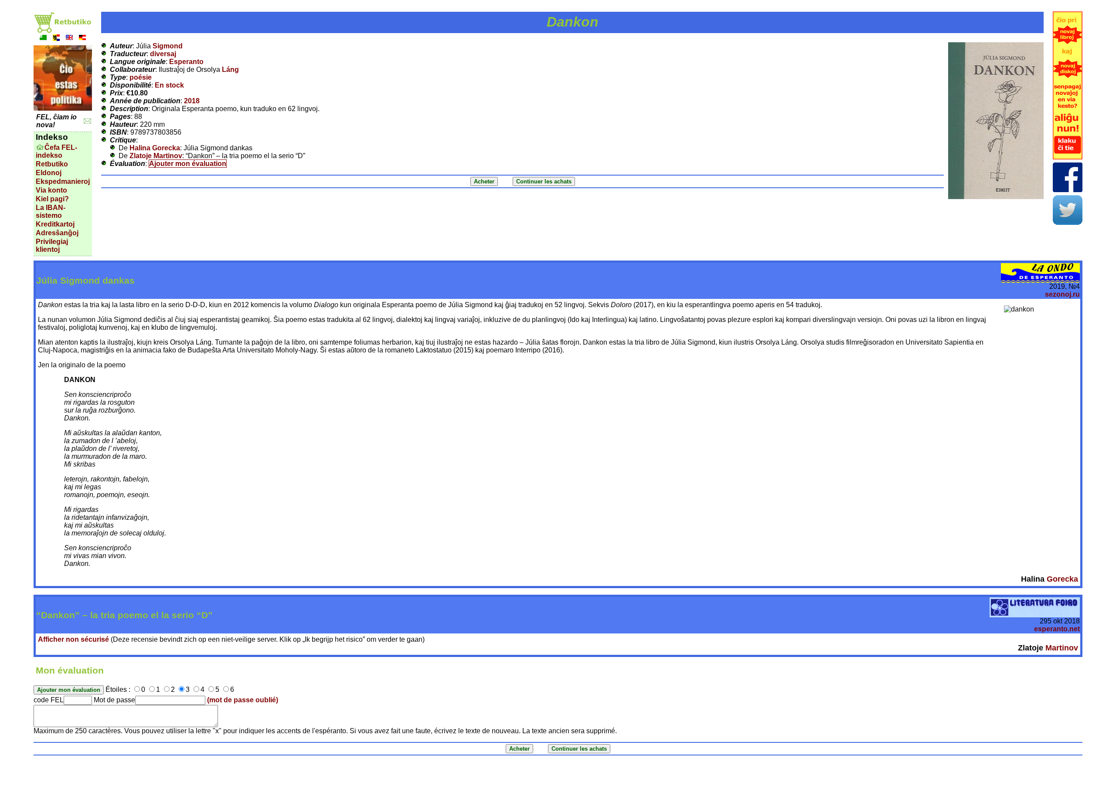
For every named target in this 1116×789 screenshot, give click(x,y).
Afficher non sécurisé (73, 639)
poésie (140, 77)
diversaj (163, 54)
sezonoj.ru (1062, 294)
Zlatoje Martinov (155, 155)
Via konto (51, 190)
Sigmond (168, 46)
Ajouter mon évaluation (187, 163)
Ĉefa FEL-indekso (56, 151)
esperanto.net (1057, 629)
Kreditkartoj (55, 224)
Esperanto (186, 61)
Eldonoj (48, 172)
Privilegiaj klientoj (52, 245)
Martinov (1061, 647)
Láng (230, 69)
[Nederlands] (56, 38)
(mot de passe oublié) (242, 700)
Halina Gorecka (154, 148)
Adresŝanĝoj (57, 233)
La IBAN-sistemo (50, 211)
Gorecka (1062, 579)
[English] (69, 38)
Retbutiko (52, 164)
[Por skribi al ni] (87, 121)
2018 (192, 101)
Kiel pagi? (52, 199)
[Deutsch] (82, 38)
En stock (169, 85)
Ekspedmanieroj (63, 181)
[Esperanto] (43, 38)
